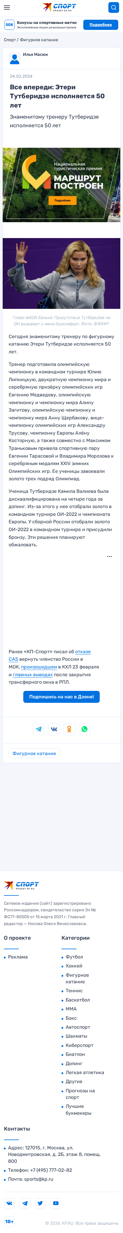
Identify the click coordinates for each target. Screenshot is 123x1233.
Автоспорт (78, 1027)
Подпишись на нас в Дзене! (61, 697)
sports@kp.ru (38, 1179)
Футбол (74, 957)
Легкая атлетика (85, 1072)
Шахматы (76, 1036)
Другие (74, 1081)
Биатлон (75, 1054)
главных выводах (33, 674)
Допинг (74, 1063)
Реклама (18, 957)
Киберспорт (79, 1045)
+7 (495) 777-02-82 (51, 1170)
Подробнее (101, 24)
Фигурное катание (39, 40)
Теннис (74, 990)
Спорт (10, 40)
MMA (71, 1009)
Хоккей (74, 966)
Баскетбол (78, 1000)
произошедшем (39, 667)
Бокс (71, 1018)
